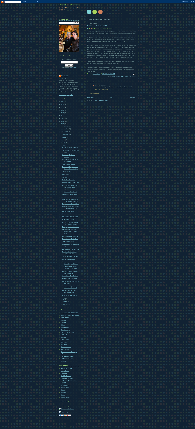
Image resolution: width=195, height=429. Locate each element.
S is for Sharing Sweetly (68, 259)
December (66, 126)
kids (130, 76)
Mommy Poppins (65, 397)
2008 (62, 121)
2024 (62, 104)
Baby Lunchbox (65, 317)
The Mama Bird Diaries (67, 378)
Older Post (133, 97)
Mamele (63, 394)
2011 (62, 113)
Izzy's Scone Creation (68, 219)
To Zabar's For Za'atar (68, 171)
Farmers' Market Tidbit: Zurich (70, 182)
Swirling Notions (65, 385)
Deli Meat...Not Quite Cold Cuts (70, 249)
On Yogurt (65, 177)
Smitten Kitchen (65, 349)
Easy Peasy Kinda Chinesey (70, 236)
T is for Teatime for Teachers (70, 256)
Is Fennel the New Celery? (69, 295)
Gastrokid (63, 337)
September (66, 134)
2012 (62, 110)
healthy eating (124, 76)
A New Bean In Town (68, 211)
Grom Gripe (65, 174)
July (64, 140)
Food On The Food (66, 376)
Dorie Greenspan (65, 329)
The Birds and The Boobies (69, 214)
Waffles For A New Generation (70, 147)
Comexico (63, 322)
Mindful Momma (65, 387)
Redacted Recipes (66, 347)
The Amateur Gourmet (67, 356)
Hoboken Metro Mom (66, 368)
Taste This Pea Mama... (68, 241)
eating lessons (116, 76)
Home (112, 97)
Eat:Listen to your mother (68, 332)
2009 (62, 118)
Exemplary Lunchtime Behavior (70, 227)
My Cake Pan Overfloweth (69, 278)
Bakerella (63, 320)
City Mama (64, 373)
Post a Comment (94, 93)
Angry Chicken (65, 371)
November (66, 129)
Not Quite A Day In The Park (70, 239)
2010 (62, 115)
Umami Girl (64, 361)
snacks (134, 76)
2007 (62, 124)
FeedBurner (73, 67)
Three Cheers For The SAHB (70, 275)
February (65, 304)
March (64, 301)
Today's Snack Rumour (68, 164)
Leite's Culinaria (65, 339)
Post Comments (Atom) (101, 100)
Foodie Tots (64, 334)
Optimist (63, 390)
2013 (62, 107)
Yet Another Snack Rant (68, 179)
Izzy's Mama (64, 75)
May (64, 145)
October (65, 131)
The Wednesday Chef (67, 358)
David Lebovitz (65, 327)
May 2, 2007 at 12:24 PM (101, 89)
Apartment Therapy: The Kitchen (70, 315)
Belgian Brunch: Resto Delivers (70, 204)
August (65, 137)
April (64, 299)
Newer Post (90, 97)
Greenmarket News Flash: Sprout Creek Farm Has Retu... (69, 231)
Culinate (63, 325)
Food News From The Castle (70, 216)
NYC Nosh (64, 344)
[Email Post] (134, 74)
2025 (62, 101)
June (64, 142)
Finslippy (63, 392)
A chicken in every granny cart (69, 312)
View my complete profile (66, 95)
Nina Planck (64, 342)
